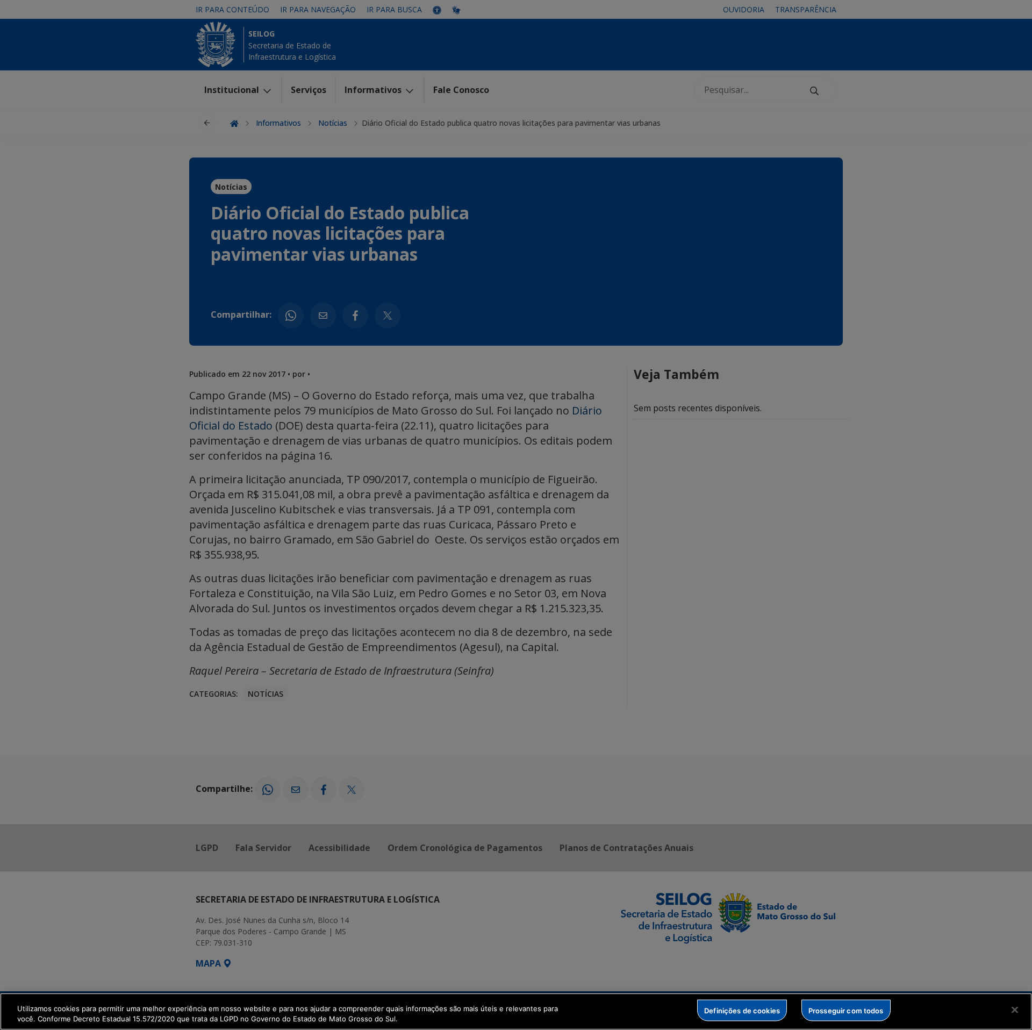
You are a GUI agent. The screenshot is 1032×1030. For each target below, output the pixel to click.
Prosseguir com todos (846, 1010)
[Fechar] (1015, 1010)
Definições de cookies (742, 1010)
